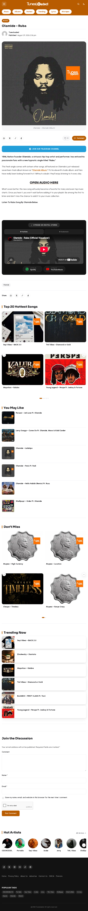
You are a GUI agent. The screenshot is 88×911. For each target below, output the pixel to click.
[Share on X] (10, 138)
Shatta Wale (70, 892)
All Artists (80, 833)
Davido (5, 896)
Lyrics (53, 12)
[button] (15, 138)
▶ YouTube (24, 232)
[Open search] (78, 4)
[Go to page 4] (46, 398)
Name (5, 775)
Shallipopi (60, 892)
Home (4, 876)
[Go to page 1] (41, 398)
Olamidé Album (39, 170)
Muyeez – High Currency (13, 564)
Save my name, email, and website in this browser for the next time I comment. (36, 797)
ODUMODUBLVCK (8, 892)
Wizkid (21, 896)
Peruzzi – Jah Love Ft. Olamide (29, 413)
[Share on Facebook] (21, 138)
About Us (24, 876)
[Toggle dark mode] (84, 4)
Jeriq (42, 892)
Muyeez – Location (53, 564)
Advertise (33, 876)
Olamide (6, 285)
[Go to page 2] (43, 398)
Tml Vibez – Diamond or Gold (58, 345)
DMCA (51, 876)
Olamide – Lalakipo (24, 448)
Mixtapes (65, 12)
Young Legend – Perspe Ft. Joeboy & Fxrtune (64, 387)
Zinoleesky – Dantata (26, 654)
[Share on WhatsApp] (4, 138)
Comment (80, 138)
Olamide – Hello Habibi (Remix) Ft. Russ (33, 483)
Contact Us (43, 876)
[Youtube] (20, 867)
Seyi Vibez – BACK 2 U (12, 345)
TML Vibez (50, 892)
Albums (18, 12)
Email (4, 786)
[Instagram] (14, 867)
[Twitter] (9, 867)
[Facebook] (4, 867)
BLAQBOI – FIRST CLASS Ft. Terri (31, 696)
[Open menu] (4, 4)
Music (6, 12)
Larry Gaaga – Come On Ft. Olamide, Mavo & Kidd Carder (41, 430)
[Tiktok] (25, 867)
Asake (36, 892)
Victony (79, 892)
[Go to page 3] (44, 398)
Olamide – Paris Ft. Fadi (26, 466)
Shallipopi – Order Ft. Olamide (29, 501)
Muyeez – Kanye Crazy (55, 607)
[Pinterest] (30, 867)
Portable (18, 892)
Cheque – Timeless (10, 607)
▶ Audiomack (64, 232)
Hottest (29, 12)
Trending (41, 12)
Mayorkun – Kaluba (11, 387)
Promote (59, 876)
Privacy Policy (13, 876)
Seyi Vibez (28, 892)
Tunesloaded (14, 32)
